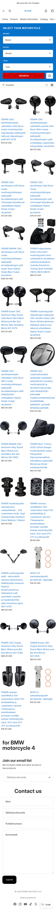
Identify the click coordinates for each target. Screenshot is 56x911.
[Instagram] (20, 904)
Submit (9, 879)
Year (5, 61)
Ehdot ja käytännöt (28, 898)
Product (14, 19)
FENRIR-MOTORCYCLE (31, 891)
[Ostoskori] (52, 11)
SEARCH (24, 76)
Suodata (10, 85)
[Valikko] (3, 10)
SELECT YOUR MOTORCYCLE (21, 28)
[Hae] (10, 11)
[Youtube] (25, 904)
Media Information (29, 19)
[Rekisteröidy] (49, 777)
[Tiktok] (30, 904)
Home (5, 19)
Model (6, 47)
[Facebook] (15, 904)
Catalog (44, 19)
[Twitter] (36, 904)
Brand (6, 34)
